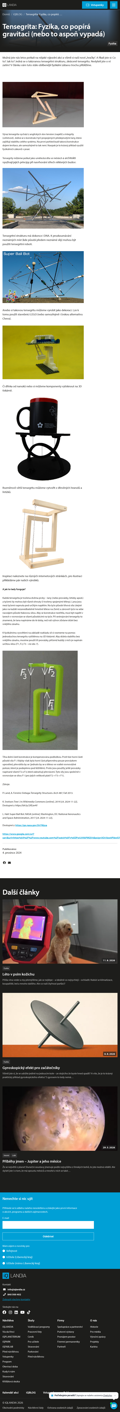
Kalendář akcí (10, 1392)
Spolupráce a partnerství (70, 1326)
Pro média (95, 1331)
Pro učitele (33, 1341)
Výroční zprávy (98, 1336)
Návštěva (8, 1320)
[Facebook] (4, 863)
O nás (93, 1320)
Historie (94, 1326)
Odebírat (48, 1236)
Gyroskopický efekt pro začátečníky (31, 1067)
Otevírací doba (10, 1366)
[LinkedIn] (16, 1312)
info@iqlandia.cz (16, 1289)
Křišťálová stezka (11, 1381)
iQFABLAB (7, 1346)
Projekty (94, 1341)
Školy (31, 1320)
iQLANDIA (7, 1326)
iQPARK (6, 1341)
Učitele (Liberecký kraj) (19, 1257)
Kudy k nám (8, 1371)
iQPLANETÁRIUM (11, 1336)
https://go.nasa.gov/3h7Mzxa (31, 825)
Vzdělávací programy (39, 1326)
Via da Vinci (8, 1331)
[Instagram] (10, 1312)
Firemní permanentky (68, 1341)
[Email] (9, 863)
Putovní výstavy (65, 1331)
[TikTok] (28, 1312)
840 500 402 (14, 1294)
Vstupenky (8, 1356)
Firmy (60, 1320)
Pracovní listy (35, 1331)
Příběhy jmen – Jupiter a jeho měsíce (31, 1161)
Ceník (31, 1336)
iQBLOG (17, 14)
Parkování (33, 1351)
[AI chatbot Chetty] (114, 1406)
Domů (6, 14)
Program (7, 1361)
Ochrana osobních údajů (60, 1407)
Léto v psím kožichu (18, 974)
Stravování (8, 1376)
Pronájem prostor (66, 1336)
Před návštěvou (10, 1351)
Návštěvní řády (36, 1407)
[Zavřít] (115, 1396)
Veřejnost (11, 1251)
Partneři (61, 1346)
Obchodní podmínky (13, 1407)
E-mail (5, 1217)
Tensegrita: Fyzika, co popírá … (44, 14)
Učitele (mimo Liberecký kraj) (23, 1263)
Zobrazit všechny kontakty (16, 1299)
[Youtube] (22, 1312)
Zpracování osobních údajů (91, 1407)
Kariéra (94, 1346)
